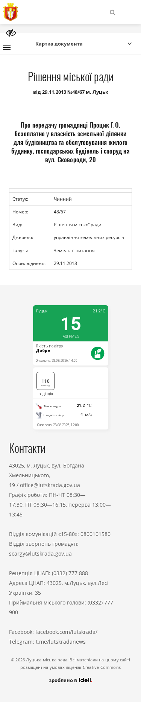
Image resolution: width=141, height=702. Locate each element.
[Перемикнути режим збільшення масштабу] (11, 33)
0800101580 (95, 534)
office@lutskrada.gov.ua (50, 485)
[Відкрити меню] (7, 47)
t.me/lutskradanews (61, 641)
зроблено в (63, 680)
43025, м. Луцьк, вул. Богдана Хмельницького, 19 (46, 475)
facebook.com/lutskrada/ (66, 631)
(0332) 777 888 (70, 573)
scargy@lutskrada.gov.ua (40, 553)
